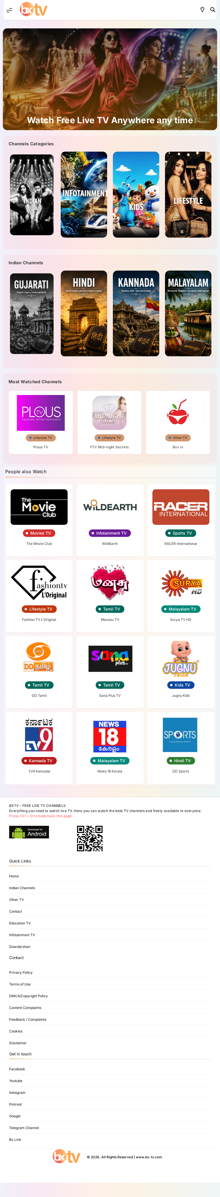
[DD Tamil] (39, 659)
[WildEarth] (109, 507)
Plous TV (40, 447)
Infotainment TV (111, 533)
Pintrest (15, 1104)
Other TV (180, 438)
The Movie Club (39, 543)
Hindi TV (182, 760)
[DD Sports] (180, 735)
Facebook (17, 1069)
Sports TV (182, 533)
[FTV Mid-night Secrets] (110, 411)
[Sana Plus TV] (109, 659)
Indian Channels (22, 888)
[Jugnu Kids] (180, 659)
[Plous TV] (41, 411)
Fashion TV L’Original (39, 619)
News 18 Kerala (109, 771)
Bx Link (15, 1139)
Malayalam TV (182, 609)
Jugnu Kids (181, 695)
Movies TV (40, 533)
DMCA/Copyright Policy (28, 996)
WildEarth (110, 543)
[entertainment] (112, 195)
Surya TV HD (180, 619)
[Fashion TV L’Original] (39, 583)
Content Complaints (25, 1008)
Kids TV (182, 684)
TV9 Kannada (39, 771)
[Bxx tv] (178, 411)
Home (14, 876)
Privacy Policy (21, 972)
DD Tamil (39, 695)
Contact (15, 911)
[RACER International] (180, 507)
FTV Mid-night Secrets (109, 447)
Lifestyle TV (43, 438)
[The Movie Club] (39, 507)
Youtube (15, 1081)
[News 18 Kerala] (109, 735)
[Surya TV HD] (180, 583)
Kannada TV (40, 760)
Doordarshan (19, 946)
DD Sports (180, 771)
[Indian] (32, 313)
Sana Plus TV (110, 695)
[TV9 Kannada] (39, 735)
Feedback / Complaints (27, 1019)
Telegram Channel (24, 1128)
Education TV (20, 923)
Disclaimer (18, 1043)
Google (15, 1116)
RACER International (180, 543)
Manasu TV (110, 619)
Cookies (15, 1031)
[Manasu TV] (109, 583)
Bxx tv (178, 447)
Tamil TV (111, 609)
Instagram (17, 1092)
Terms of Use (20, 984)
